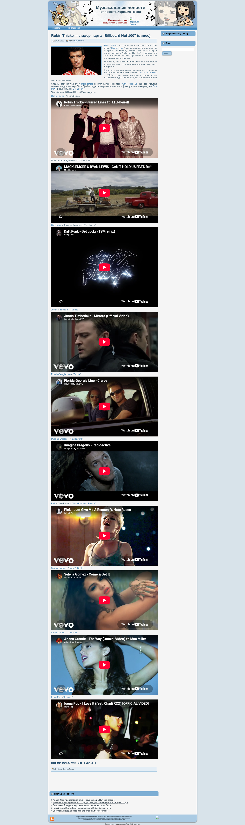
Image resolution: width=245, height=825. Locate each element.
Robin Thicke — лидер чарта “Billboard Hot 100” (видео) (100, 35)
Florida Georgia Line (60, 374)
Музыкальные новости (120, 7)
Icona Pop (56, 697)
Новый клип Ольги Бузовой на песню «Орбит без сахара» (82, 808)
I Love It (68, 697)
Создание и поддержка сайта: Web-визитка (122, 824)
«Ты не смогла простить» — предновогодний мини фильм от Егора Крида (90, 802)
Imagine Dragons (59, 439)
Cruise (77, 374)
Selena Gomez (58, 568)
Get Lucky (78, 89)
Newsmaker (79, 41)
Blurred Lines (117, 48)
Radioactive (76, 439)
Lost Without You (147, 72)
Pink (53, 503)
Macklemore (87, 84)
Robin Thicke (110, 45)
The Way (72, 632)
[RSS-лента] (52, 819)
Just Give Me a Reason (83, 503)
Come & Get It (76, 568)
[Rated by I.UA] (163, 820)
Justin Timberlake (59, 309)
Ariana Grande (58, 632)
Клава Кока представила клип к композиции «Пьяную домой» (84, 800)
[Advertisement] (104, 781)
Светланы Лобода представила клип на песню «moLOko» (82, 805)
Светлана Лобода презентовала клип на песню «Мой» (80, 811)
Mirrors (75, 309)
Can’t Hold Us (129, 84)
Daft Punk (56, 225)
